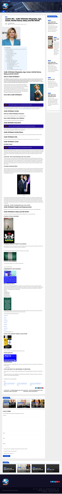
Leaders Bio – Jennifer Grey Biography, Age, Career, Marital (17, 205)
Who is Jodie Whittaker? (9, 50)
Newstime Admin (11, 23)
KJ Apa (15, 24)
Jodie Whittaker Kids (9, 56)
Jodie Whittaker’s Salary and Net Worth (11, 61)
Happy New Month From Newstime (42, 490)
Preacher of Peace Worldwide (12, 62)
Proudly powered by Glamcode (6, 490)
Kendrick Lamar (11, 24)
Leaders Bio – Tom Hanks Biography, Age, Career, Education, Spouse (23, 405)
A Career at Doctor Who (10, 59)
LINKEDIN (5, 322)
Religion (30, 11)
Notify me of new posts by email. (9, 453)
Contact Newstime (48, 11)
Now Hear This (51, 79)
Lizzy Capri (24, 24)
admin (5, 406)
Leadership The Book (38, 11)
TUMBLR (5, 326)
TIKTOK (5, 317)
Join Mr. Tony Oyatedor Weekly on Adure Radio (14, 66)
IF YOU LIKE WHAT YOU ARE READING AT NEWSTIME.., (15, 69)
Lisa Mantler (21, 24)
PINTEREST (6, 328)
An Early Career (10, 58)
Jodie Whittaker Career (9, 57)
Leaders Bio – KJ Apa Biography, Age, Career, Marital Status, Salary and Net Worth (22, 384)
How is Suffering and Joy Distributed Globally (53, 490)
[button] (59, 11)
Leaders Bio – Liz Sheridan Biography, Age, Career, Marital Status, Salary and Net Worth (9, 384)
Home (7, 11)
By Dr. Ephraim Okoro (11, 65)
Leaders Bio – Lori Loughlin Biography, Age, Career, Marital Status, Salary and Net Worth (36, 384)
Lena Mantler (18, 24)
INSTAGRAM (6, 315)
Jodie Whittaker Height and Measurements (12, 60)
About (11, 11)
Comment (4, 415)
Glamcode (16, 490)
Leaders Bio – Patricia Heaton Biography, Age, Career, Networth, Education (37, 405)
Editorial (16, 11)
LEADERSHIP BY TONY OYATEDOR (13, 64)
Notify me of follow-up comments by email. (10, 451)
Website (4, 443)
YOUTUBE (5, 324)
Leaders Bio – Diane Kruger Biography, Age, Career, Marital (17, 156)
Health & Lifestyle (23, 11)
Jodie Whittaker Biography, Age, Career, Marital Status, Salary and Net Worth (15, 49)
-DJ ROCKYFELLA (11, 68)
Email (4, 438)
